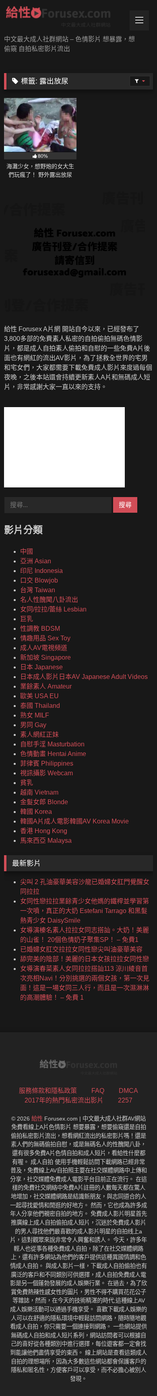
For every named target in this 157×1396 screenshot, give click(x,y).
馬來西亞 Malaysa (46, 840)
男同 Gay (33, 724)
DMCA (128, 1090)
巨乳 (26, 618)
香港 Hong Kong (43, 830)
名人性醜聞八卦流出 (49, 599)
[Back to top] (132, 1372)
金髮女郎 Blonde (44, 802)
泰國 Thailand (40, 705)
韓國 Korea (36, 811)
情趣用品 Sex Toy (45, 638)
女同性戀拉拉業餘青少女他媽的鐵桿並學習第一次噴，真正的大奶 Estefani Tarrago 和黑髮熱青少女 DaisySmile (84, 911)
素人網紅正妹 (39, 734)
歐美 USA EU (39, 696)
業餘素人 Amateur (46, 686)
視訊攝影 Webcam (46, 773)
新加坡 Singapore (45, 657)
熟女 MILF (34, 715)
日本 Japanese (41, 667)
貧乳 (26, 782)
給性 (37, 1118)
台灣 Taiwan (37, 590)
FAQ (97, 1090)
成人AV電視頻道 (43, 647)
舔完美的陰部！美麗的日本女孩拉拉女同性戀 (84, 959)
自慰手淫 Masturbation (52, 744)
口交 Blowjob (39, 580)
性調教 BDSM (40, 628)
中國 (26, 551)
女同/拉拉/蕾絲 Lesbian (53, 609)
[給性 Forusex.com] (64, 18)
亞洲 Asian (35, 561)
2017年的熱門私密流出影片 (64, 1100)
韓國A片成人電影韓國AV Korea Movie (74, 821)
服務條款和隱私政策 (48, 1090)
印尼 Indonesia (41, 570)
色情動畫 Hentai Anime (53, 753)
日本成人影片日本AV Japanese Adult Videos (84, 676)
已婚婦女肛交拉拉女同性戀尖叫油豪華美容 (81, 949)
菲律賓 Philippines (46, 763)
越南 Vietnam (39, 792)
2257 (125, 1100)
